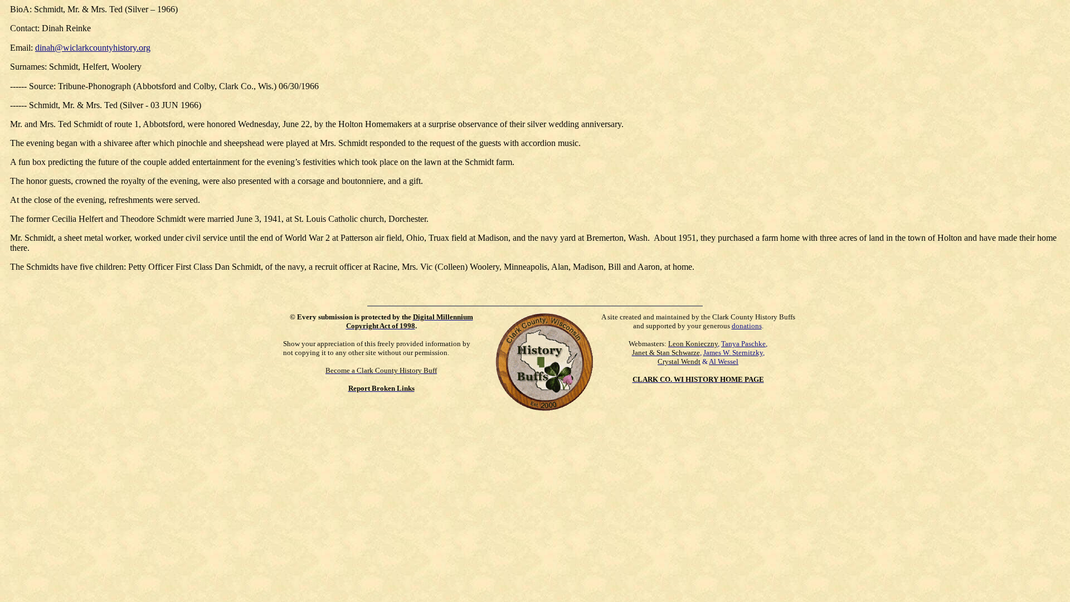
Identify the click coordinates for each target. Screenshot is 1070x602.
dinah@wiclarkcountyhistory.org (92, 47)
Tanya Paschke (743, 343)
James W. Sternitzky (733, 352)
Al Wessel (723, 361)
